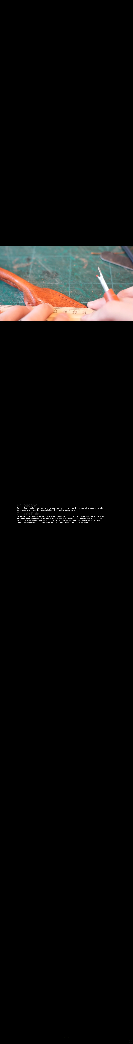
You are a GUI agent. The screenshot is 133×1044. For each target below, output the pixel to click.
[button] (131, 1)
